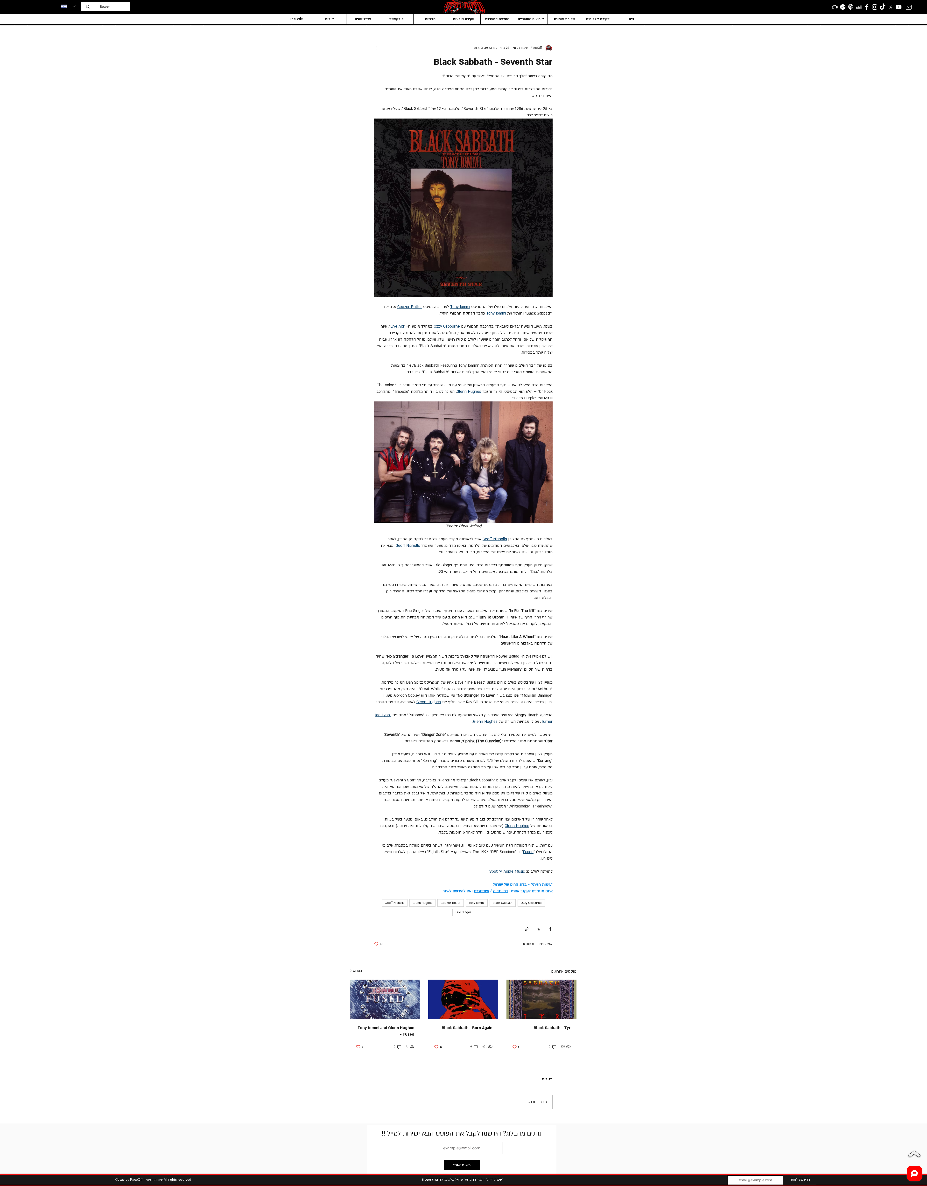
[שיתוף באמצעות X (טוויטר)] (538, 929)
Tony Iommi (477, 903)
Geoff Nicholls (394, 903)
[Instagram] (874, 7)
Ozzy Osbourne (531, 903)
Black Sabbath (503, 903)
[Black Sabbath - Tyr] (541, 999)
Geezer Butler (451, 903)
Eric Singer (463, 912)
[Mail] (908, 7)
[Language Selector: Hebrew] (68, 6)
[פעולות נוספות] (377, 48)
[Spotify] (842, 7)
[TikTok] (882, 7)
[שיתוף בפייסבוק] (550, 929)
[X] (890, 7)
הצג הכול (356, 971)
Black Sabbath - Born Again (467, 1028)
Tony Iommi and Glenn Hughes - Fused (386, 1031)
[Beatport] (834, 7)
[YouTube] (898, 7)
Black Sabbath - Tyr (552, 1028)
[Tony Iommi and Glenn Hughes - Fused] (385, 999)
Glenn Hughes (422, 903)
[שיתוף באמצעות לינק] (526, 929)
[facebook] (866, 7)
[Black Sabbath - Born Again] (463, 999)
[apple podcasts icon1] (850, 7)
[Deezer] (858, 7)
